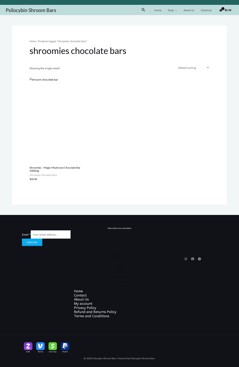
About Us (189, 10)
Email (26, 234)
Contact (80, 295)
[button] (143, 10)
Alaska (119, 260)
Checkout (206, 10)
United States (119, 285)
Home (157, 10)
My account (83, 303)
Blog (119, 273)
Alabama (119, 256)
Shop (171, 10)
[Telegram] (199, 258)
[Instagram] (185, 258)
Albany (119, 264)
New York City (119, 277)
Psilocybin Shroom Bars (31, 10)
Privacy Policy (85, 308)
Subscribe (32, 242)
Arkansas (119, 268)
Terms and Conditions (91, 316)
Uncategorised (119, 281)
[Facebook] (192, 258)
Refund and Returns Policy (95, 312)
